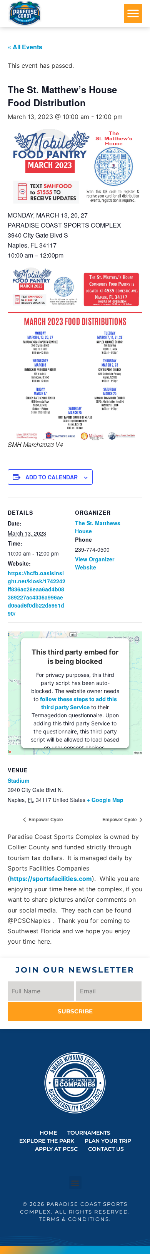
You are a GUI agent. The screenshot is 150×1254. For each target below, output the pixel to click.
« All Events (25, 46)
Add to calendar (51, 477)
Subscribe (75, 1011)
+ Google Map (105, 800)
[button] (133, 13)
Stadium (18, 780)
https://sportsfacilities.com (51, 878)
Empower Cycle (45, 819)
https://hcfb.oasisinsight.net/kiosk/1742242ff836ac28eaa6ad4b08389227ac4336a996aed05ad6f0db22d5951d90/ (36, 593)
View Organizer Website (94, 563)
